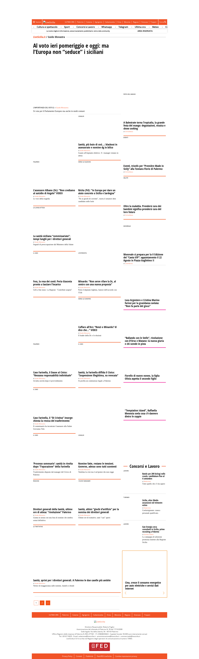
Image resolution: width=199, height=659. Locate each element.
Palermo (80, 22)
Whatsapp (104, 26)
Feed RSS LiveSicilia (104, 656)
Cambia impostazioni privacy (126, 656)
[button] (125, 593)
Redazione (147, 481)
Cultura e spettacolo (45, 26)
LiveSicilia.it (39, 37)
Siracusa (144, 22)
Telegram (121, 26)
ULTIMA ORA (69, 22)
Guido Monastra (62, 107)
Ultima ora (138, 26)
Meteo (153, 26)
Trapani (153, 22)
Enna (119, 22)
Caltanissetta (110, 22)
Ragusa (136, 22)
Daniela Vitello (149, 534)
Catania (89, 22)
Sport (65, 26)
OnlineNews (129, 131)
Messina (127, 22)
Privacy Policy (67, 656)
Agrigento (98, 22)
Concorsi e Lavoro (83, 26)
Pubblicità (89, 656)
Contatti (79, 656)
